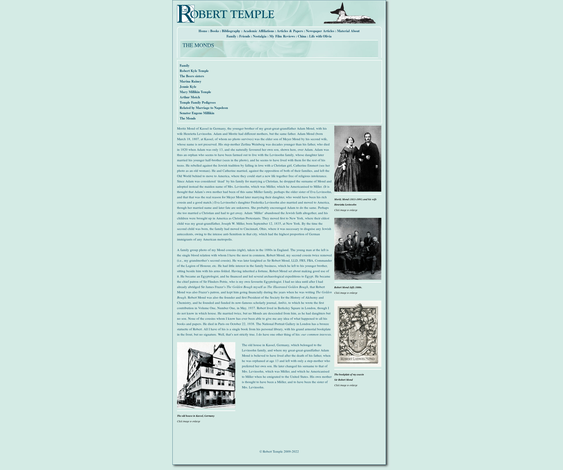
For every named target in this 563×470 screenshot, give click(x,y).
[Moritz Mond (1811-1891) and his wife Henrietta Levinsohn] (357, 190)
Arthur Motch (190, 97)
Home (203, 30)
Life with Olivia (320, 36)
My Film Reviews (282, 36)
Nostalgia (260, 36)
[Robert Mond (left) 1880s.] (357, 278)
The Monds (188, 118)
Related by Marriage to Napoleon (204, 107)
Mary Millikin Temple (195, 91)
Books (214, 30)
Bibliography (231, 30)
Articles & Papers (290, 30)
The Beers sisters (192, 75)
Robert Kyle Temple (194, 70)
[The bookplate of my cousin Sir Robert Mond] (357, 365)
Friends (244, 36)
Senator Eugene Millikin (197, 112)
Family (231, 36)
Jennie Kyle (188, 86)
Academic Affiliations (258, 30)
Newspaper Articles (320, 30)
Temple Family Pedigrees (198, 102)
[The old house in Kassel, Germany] (206, 407)
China (302, 36)
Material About (348, 30)
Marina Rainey (190, 81)
